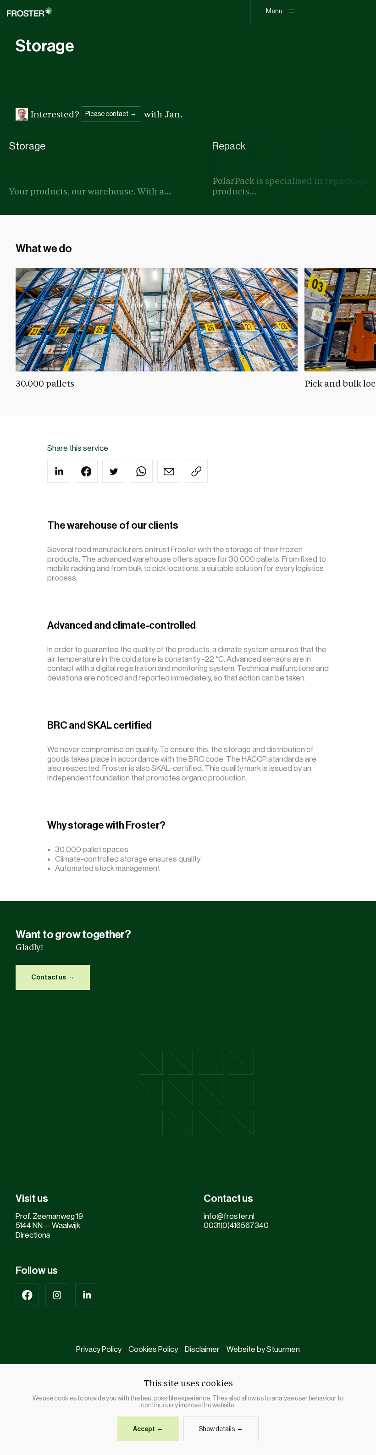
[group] (101, 168)
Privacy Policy (99, 1349)
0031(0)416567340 (237, 1225)
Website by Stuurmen (263, 1349)
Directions (33, 1235)
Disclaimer (202, 1349)
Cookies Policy (153, 1349)
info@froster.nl (229, 1216)
